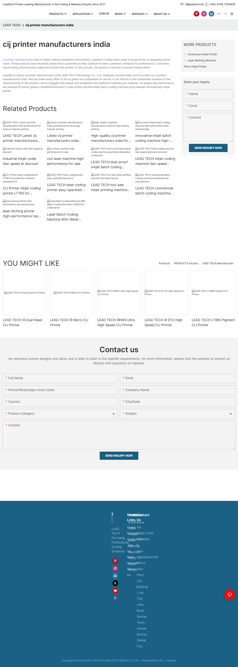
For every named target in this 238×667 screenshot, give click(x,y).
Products (164, 263)
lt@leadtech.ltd (194, 4)
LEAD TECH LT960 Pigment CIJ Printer (213, 322)
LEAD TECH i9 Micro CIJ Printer (69, 322)
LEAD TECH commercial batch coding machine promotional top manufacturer (154, 191)
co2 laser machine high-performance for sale (66, 161)
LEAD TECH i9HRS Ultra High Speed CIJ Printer (116, 322)
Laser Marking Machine (134, 546)
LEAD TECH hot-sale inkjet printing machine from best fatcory (109, 187)
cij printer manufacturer (17, 59)
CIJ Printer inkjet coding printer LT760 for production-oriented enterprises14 (22, 191)
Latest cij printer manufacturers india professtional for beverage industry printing (62, 138)
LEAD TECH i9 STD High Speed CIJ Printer (163, 322)
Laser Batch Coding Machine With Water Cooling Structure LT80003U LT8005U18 (64, 217)
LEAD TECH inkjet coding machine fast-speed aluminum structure (155, 161)
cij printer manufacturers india (49, 25)
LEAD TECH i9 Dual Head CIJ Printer (22, 322)
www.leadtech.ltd (152, 660)
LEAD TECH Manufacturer (217, 263)
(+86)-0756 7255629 (222, 4)
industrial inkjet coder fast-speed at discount (20, 161)
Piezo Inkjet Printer (133, 564)
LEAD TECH (11, 25)
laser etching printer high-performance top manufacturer (20, 214)
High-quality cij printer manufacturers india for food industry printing (109, 138)
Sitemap (171, 660)
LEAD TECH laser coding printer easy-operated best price (66, 187)
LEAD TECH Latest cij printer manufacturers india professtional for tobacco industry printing (23, 138)
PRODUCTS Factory (186, 263)
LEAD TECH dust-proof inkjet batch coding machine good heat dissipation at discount (109, 164)
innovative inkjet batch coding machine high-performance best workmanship (153, 138)
